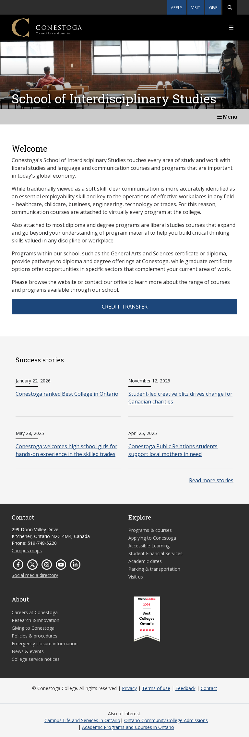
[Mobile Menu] (231, 27)
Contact (209, 688)
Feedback (185, 688)
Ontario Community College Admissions (166, 720)
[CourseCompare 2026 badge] (146, 619)
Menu (229, 116)
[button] (229, 7)
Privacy (129, 688)
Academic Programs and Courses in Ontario (128, 727)
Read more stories (211, 480)
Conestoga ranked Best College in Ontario (67, 393)
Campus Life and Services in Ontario (82, 720)
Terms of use (156, 688)
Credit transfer (125, 306)
